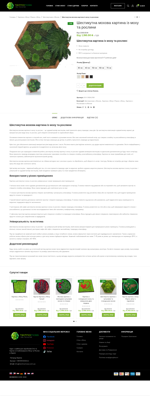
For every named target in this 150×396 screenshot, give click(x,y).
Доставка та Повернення (108, 350)
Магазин (118, 6)
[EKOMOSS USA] (32, 373)
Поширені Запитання (128, 336)
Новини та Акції (104, 342)
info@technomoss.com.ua (25, 364)
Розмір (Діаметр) (83, 62)
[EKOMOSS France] (25, 373)
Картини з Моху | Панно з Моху (29, 17)
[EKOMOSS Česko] (14, 373)
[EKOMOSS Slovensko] (11, 373)
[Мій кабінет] (132, 6)
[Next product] (139, 17)
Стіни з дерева (82, 344)
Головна (12, 17)
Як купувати (103, 346)
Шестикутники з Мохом (51, 17)
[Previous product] (135, 17)
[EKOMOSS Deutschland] (21, 373)
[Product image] (19, 286)
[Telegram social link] (93, 107)
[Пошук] (128, 6)
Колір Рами (81, 73)
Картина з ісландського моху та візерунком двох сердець (86, 300)
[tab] (54, 116)
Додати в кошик (95, 86)
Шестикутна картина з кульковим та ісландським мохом (108, 299)
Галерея (80, 348)
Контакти (80, 352)
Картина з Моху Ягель (19, 297)
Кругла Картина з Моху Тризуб (41, 298)
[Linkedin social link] (91, 107)
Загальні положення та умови (107, 337)
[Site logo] (19, 5)
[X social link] (85, 107)
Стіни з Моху (81, 340)
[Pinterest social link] (88, 107)
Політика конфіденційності (108, 357)
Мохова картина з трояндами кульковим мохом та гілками (64, 299)
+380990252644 (22, 361)
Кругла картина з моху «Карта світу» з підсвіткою (130, 299)
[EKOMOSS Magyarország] (18, 373)
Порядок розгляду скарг (107, 354)
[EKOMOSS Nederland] (28, 373)
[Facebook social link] (83, 107)
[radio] (80, 68)
